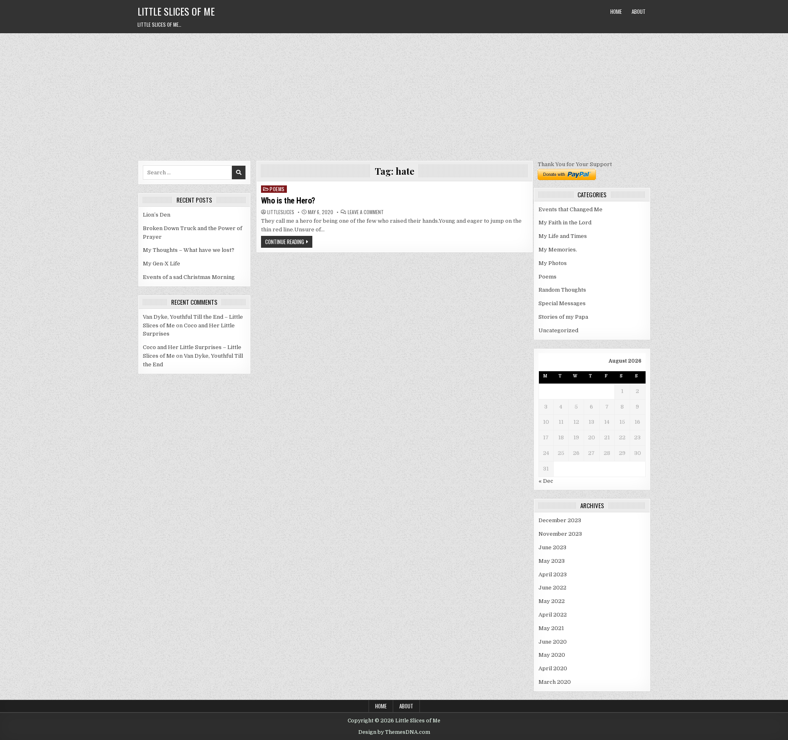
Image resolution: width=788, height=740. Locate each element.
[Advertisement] (394, 94)
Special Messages (562, 303)
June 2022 (552, 588)
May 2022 (551, 601)
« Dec (545, 481)
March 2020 (554, 682)
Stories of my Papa (563, 317)
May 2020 (551, 655)
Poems (277, 188)
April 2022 (552, 615)
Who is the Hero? (288, 201)
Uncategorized (558, 330)
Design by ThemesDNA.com (394, 732)
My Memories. (557, 250)
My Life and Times (562, 236)
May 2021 (551, 628)
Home (616, 11)
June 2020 (552, 642)
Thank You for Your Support (575, 164)
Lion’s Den (156, 215)
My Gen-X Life (161, 263)
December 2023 (559, 520)
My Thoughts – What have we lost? (188, 250)
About (639, 11)
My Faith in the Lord (564, 222)
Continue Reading (284, 242)
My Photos (552, 263)
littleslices (280, 212)
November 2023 (560, 534)
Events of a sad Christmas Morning (189, 277)
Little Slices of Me (176, 11)
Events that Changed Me (570, 209)
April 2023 (552, 574)
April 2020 (552, 668)
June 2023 (552, 547)
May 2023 (551, 561)
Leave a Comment (366, 212)
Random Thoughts (562, 290)
